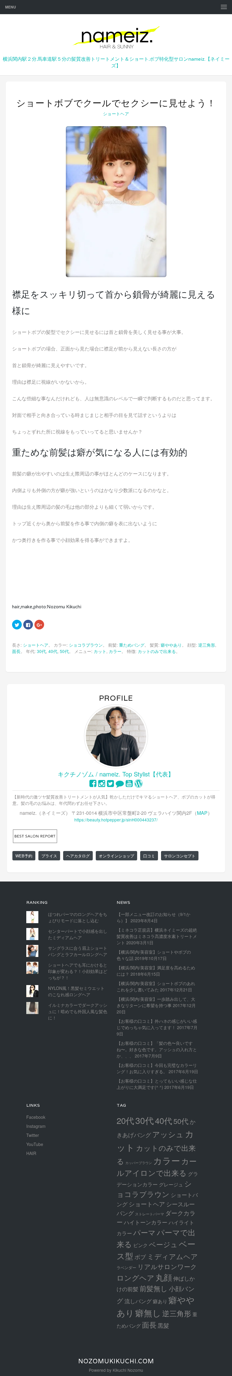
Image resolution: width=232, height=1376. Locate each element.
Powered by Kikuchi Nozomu (116, 1370)
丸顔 (164, 1277)
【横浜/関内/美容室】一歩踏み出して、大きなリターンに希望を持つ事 (156, 1002)
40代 (52, 651)
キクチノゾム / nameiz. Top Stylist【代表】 (116, 774)
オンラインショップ (116, 856)
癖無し (148, 1312)
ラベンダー (126, 1267)
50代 (64, 651)
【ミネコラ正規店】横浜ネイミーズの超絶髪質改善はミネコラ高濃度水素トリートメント (157, 936)
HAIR (31, 1153)
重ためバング (131, 645)
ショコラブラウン (86, 645)
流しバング (138, 1301)
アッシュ (168, 1134)
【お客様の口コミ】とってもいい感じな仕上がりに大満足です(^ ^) (157, 1084)
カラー (115, 651)
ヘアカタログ (78, 856)
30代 (41, 651)
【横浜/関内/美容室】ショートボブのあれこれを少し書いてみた (156, 986)
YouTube (34, 1144)
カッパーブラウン (138, 1162)
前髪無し (154, 1288)
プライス (49, 856)
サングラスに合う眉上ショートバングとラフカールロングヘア (77, 951)
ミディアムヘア (172, 1256)
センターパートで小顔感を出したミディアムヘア (77, 934)
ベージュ (163, 1244)
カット (100, 651)
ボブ (140, 1257)
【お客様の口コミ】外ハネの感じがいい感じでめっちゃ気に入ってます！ (157, 1024)
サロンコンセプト (179, 856)
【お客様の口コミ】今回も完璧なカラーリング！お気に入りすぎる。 (157, 1068)
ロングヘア (135, 1277)
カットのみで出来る (157, 651)
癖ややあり (171, 645)
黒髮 (163, 1325)
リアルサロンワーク (167, 1266)
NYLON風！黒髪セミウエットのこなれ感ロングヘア (76, 991)
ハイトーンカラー (145, 1222)
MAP (202, 812)
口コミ (149, 856)
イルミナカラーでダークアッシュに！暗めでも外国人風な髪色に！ (77, 1011)
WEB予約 (23, 856)
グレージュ (171, 1184)
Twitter (32, 1135)
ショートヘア (116, 113)
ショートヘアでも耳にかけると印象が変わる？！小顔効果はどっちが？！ (77, 971)
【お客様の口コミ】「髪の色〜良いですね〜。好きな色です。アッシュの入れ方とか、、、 (157, 1049)
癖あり (160, 1301)
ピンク (140, 1245)
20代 (125, 1120)
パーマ (144, 1232)
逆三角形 (206, 645)
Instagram (36, 1126)
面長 (16, 651)
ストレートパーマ (149, 1213)
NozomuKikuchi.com (116, 1361)
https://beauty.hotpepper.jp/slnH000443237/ (116, 820)
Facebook (35, 1117)
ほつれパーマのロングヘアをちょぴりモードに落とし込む (77, 917)
